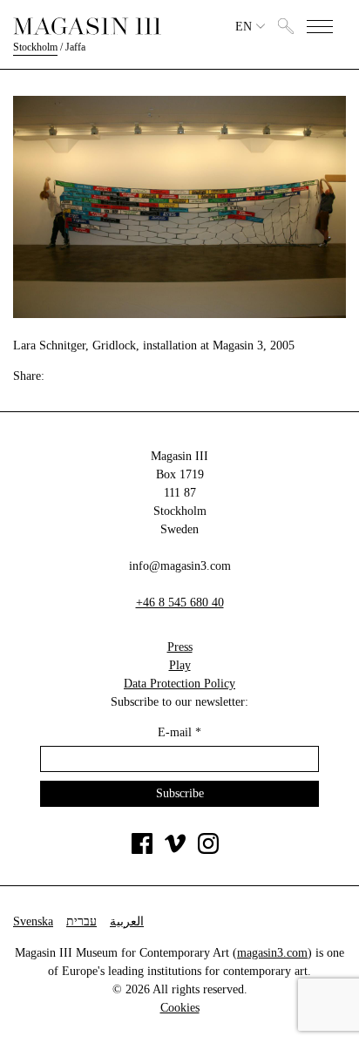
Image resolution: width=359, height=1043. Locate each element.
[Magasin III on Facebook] (142, 850)
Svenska (33, 921)
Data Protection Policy (179, 683)
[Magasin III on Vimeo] (175, 850)
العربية (127, 921)
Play (180, 665)
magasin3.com (272, 952)
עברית (81, 921)
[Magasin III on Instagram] (208, 850)
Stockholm (35, 47)
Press (180, 647)
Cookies (180, 1007)
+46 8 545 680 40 (180, 602)
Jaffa (75, 47)
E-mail (179, 732)
